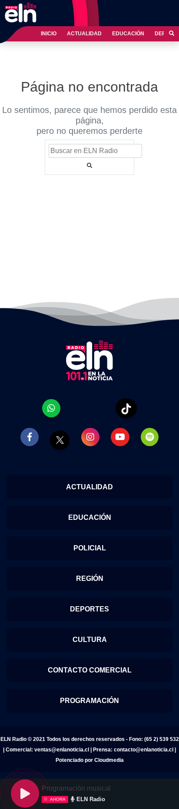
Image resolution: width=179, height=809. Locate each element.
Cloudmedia (109, 760)
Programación (89, 700)
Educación (128, 34)
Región (89, 578)
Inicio (48, 34)
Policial (89, 548)
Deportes (89, 609)
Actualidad (84, 34)
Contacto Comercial (90, 670)
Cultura (90, 639)
